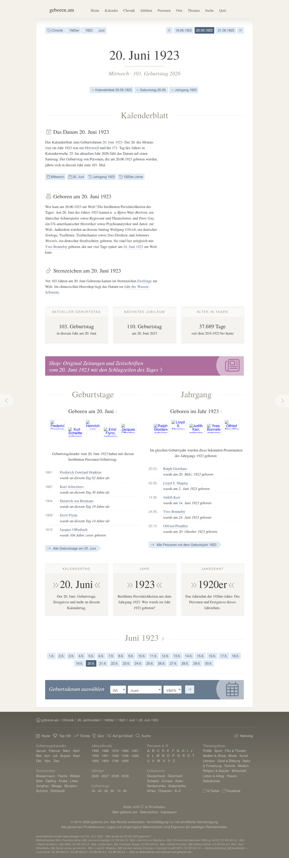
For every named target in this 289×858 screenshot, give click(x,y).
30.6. (208, 663)
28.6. (185, 663)
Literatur (209, 760)
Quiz (222, 10)
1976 (115, 750)
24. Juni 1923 (133, 246)
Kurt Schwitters (72, 486)
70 (119, 790)
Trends (85, 735)
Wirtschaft (239, 770)
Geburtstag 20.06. (152, 89)
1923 (88, 30)
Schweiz (153, 780)
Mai (38, 755)
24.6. (138, 663)
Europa (167, 780)
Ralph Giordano (175, 468)
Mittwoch (119, 73)
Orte (179, 10)
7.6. (111, 655)
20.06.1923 (204, 30)
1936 (125, 755)
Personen (164, 10)
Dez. (57, 760)
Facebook (233, 790)
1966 (125, 750)
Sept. (77, 755)
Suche (209, 10)
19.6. (79, 663)
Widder (75, 775)
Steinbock (58, 790)
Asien (179, 780)
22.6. (114, 663)
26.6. (161, 663)
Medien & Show (214, 755)
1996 (95, 750)
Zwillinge (144, 280)
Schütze (42, 790)
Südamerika (177, 785)
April (76, 750)
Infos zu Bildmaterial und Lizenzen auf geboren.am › (161, 852)
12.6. (165, 655)
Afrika (151, 790)
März (66, 750)
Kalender (111, 10)
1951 (105, 755)
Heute (95, 10)
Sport (218, 750)
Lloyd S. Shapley (175, 483)
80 (125, 790)
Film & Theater (235, 750)
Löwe (74, 780)
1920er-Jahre (133, 176)
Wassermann (45, 775)
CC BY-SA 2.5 (78, 852)
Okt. (39, 760)
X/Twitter (213, 790)
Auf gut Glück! (123, 735)
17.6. (223, 655)
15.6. (200, 655)
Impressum (169, 811)
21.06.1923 (225, 30)
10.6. (141, 655)
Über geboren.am (125, 811)
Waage (56, 785)
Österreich (175, 775)
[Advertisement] (210, 196)
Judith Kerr (171, 497)
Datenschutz (149, 811)
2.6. (61, 655)
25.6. (150, 663)
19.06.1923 (183, 30)
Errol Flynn (68, 515)
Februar (54, 750)
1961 (135, 750)
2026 (95, 775)
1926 (135, 755)
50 (106, 790)
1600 (125, 760)
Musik (232, 755)
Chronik (129, 10)
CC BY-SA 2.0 (59, 852)
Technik (229, 765)
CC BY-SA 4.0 (116, 852)
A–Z (178, 790)
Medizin (243, 765)
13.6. (177, 655)
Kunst (244, 755)
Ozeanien (165, 790)
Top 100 (65, 735)
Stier (39, 780)
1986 (105, 750)
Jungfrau (42, 785)
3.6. (71, 655)
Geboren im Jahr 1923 (194, 411)
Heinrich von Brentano (76, 500)
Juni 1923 (142, 637)
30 (93, 790)
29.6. (196, 663)
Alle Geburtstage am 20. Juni (74, 548)
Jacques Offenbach (73, 529)
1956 (95, 755)
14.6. (188, 655)
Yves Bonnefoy (56, 246)
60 (112, 790)
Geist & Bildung (229, 760)
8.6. (121, 655)
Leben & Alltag (213, 775)
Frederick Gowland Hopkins (81, 472)
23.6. (126, 663)
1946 (115, 755)
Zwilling (51, 780)
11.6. (153, 655)
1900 (95, 760)
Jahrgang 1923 (185, 89)
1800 (105, 760)
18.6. (235, 655)
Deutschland (156, 775)
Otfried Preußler (175, 525)
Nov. (48, 760)
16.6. (212, 655)
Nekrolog (246, 735)
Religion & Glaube (216, 770)
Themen (194, 10)
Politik (207, 750)
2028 (115, 775)
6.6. (101, 655)
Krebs (63, 780)
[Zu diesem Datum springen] (189, 689)
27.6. (173, 663)
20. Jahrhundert (88, 719)
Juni (101, 30)
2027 (105, 775)
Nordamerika (156, 785)
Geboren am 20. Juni (91, 411)
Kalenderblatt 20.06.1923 (113, 89)
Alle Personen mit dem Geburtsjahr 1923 (186, 544)
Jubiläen (146, 10)
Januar (41, 750)
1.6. (51, 655)
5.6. (91, 655)
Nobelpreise (211, 780)
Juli (55, 755)
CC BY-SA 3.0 (97, 852)
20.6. (91, 663)
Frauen (232, 775)
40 (100, 790)
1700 (115, 760)
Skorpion (70, 785)
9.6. (131, 655)
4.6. (81, 655)
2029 (125, 775)
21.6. (103, 663)
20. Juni (108, 142)
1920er (74, 30)
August (65, 755)
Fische (62, 775)
